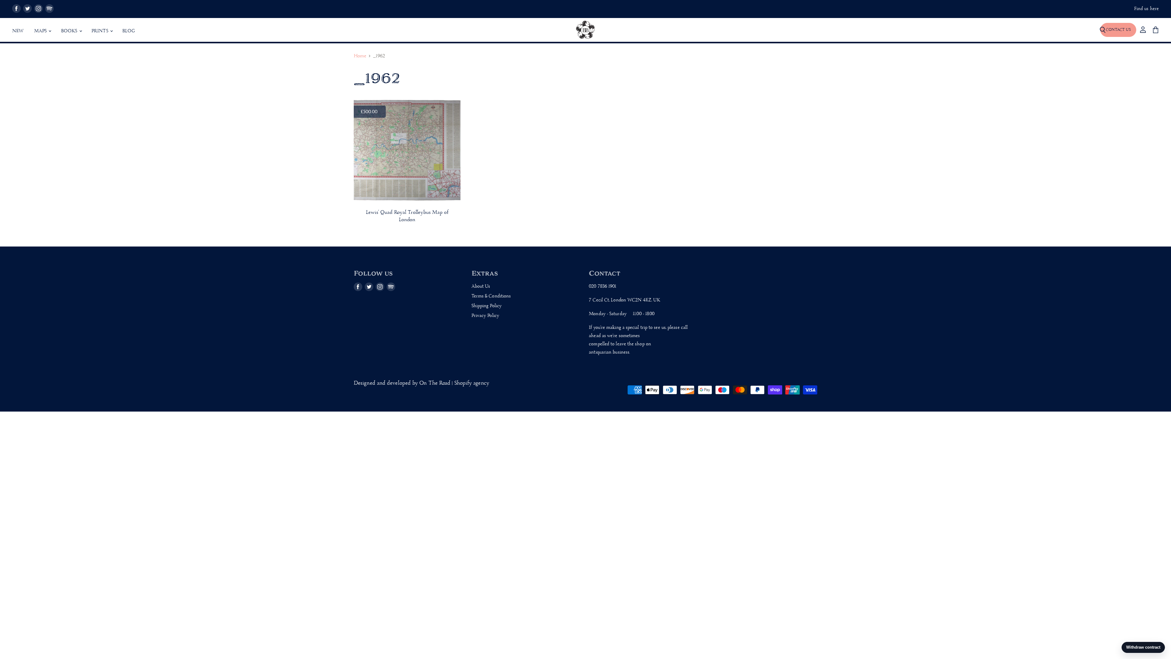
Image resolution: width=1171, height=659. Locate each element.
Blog (128, 31)
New (18, 31)
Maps (41, 31)
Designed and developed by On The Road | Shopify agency (421, 383)
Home (360, 56)
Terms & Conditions (491, 296)
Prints (100, 31)
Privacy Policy (485, 315)
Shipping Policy (486, 306)
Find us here (1146, 9)
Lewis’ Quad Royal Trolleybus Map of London (407, 216)
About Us (480, 286)
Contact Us (1118, 29)
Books (70, 31)
